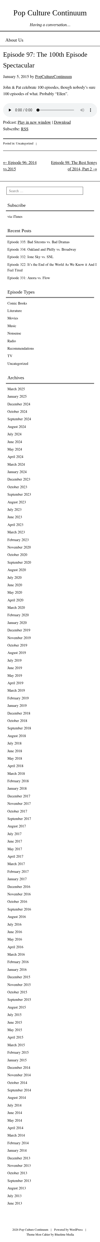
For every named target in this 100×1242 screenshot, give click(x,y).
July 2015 (14, 1014)
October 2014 (17, 1082)
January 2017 (17, 878)
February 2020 (18, 614)
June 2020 (14, 584)
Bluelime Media (64, 1234)
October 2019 (17, 645)
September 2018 (19, 728)
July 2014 (14, 1105)
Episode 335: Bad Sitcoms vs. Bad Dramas (38, 241)
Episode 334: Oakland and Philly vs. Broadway (41, 249)
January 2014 (17, 1150)
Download (62, 122)
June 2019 (14, 667)
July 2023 (14, 509)
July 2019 (14, 660)
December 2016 (18, 886)
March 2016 (16, 954)
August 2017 (16, 826)
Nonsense (14, 333)
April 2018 (15, 765)
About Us (14, 40)
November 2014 (19, 1074)
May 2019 (14, 675)
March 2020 (16, 607)
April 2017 (15, 856)
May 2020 (14, 592)
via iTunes (14, 216)
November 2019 (19, 637)
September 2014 (19, 1090)
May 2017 (14, 848)
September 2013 (19, 1180)
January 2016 (17, 969)
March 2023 (16, 532)
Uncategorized (24, 143)
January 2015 (17, 1060)
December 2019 (18, 630)
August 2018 (16, 735)
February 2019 (18, 698)
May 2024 (14, 449)
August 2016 (16, 916)
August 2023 (16, 502)
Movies (12, 318)
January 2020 (17, 622)
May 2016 (14, 939)
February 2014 (18, 1142)
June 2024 (14, 441)
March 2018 (16, 773)
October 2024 (17, 411)
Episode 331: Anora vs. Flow (28, 277)
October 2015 (17, 992)
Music (11, 325)
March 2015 (16, 1044)
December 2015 (18, 976)
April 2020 (15, 600)
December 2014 (18, 1067)
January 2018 (17, 788)
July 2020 (14, 577)
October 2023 (17, 486)
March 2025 (16, 388)
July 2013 (14, 1195)
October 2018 (17, 720)
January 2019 (17, 705)
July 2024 (14, 434)
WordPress (76, 1229)
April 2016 (15, 946)
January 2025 (17, 396)
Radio (11, 340)
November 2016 (19, 894)
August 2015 (16, 1007)
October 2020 (17, 554)
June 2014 (14, 1112)
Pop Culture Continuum (50, 12)
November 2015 (19, 984)
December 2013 (18, 1158)
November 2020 (19, 547)
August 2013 (16, 1188)
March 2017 (16, 863)
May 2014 (14, 1120)
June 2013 (14, 1203)
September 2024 (19, 418)
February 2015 (18, 1052)
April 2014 (15, 1127)
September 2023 (19, 494)
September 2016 (19, 909)
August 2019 (16, 652)
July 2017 (14, 833)
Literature (14, 310)
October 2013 (17, 1172)
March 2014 (16, 1135)
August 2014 (16, 1097)
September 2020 (19, 562)
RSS (24, 128)
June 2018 (14, 750)
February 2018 (18, 780)
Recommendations (20, 348)
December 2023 (18, 479)
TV (9, 355)
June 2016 (14, 931)
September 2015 (19, 999)
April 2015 (15, 1037)
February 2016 (18, 961)
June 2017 (14, 841)
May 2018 (14, 758)
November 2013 (19, 1165)
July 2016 (14, 924)
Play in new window (34, 122)
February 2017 (18, 871)
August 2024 (16, 426)
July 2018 (14, 743)
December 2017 (18, 796)
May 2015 (14, 1029)
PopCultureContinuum (53, 76)
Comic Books (17, 303)
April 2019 (15, 682)
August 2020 (16, 569)
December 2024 (18, 404)
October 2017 (17, 811)
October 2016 (17, 901)
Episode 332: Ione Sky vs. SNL (30, 256)
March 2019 (16, 690)
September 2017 (19, 818)
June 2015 (14, 1022)
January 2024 (17, 471)
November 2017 (19, 803)
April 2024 (15, 456)
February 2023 (18, 539)
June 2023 (14, 516)
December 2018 (18, 713)
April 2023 (15, 524)
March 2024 (16, 464)
